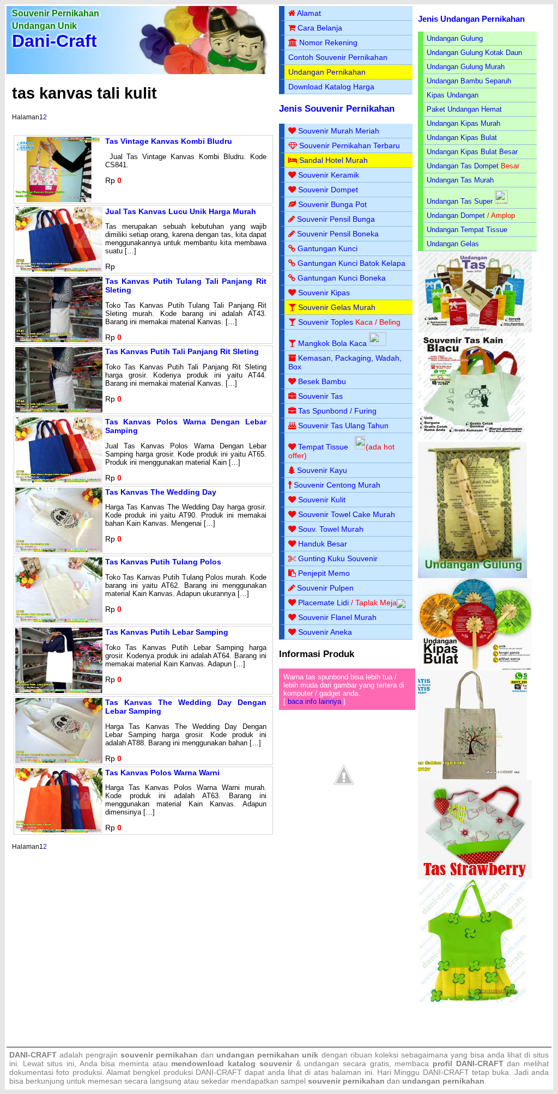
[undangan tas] (475, 330)
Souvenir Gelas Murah (336, 307)
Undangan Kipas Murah (463, 123)
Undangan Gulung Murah (466, 67)
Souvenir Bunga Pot (332, 204)
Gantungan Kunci (327, 248)
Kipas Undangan (452, 95)
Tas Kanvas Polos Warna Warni (162, 772)
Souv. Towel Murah (330, 529)
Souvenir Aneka (325, 632)
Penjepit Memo (324, 573)
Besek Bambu (322, 381)
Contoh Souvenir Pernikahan (337, 57)
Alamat (309, 13)
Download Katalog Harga (331, 86)
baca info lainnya (314, 701)
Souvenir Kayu (322, 470)
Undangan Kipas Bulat (462, 137)
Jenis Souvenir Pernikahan (337, 109)
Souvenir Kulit (321, 499)
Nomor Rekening (328, 42)
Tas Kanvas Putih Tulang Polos (163, 561)
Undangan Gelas (453, 244)
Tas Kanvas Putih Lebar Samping (166, 632)
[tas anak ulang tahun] (472, 1000)
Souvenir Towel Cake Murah (346, 514)
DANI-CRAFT (446, 1072)
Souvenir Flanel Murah (337, 617)
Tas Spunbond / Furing (337, 410)
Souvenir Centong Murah (337, 485)
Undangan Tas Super (460, 201)
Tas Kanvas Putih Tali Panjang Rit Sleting (182, 351)
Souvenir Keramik (328, 175)
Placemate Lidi (323, 602)
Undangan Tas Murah (460, 180)
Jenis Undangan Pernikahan (471, 18)
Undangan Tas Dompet (463, 166)
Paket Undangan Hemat (464, 109)
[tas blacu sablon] (472, 777)
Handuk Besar (322, 543)
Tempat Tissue (323, 446)
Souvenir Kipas (324, 292)
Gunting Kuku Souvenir (338, 558)
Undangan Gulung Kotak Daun (474, 52)
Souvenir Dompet (328, 189)
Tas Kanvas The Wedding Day (160, 492)
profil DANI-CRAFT (468, 1063)
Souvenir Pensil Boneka (338, 233)
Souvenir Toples (325, 322)
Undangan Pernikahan (327, 72)
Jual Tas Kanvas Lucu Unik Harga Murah (180, 211)
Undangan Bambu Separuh (469, 81)
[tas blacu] (472, 439)
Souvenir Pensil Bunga (336, 219)
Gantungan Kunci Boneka (342, 278)
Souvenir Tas (320, 396)
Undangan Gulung (455, 38)
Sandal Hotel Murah (333, 160)
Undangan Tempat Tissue (467, 230)
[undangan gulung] (472, 576)
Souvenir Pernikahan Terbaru (349, 145)
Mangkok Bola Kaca (333, 343)
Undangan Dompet (456, 215)
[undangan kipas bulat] (475, 668)
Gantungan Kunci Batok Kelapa (351, 263)
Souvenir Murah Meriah (338, 130)
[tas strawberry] (475, 877)
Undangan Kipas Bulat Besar (472, 152)
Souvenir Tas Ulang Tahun (343, 425)
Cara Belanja (320, 27)
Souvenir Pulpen (325, 588)
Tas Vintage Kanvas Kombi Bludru (168, 141)
